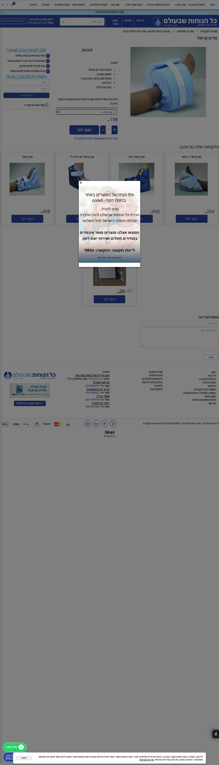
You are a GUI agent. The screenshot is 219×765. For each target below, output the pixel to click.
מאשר (24, 758)
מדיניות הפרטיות (146, 759)
